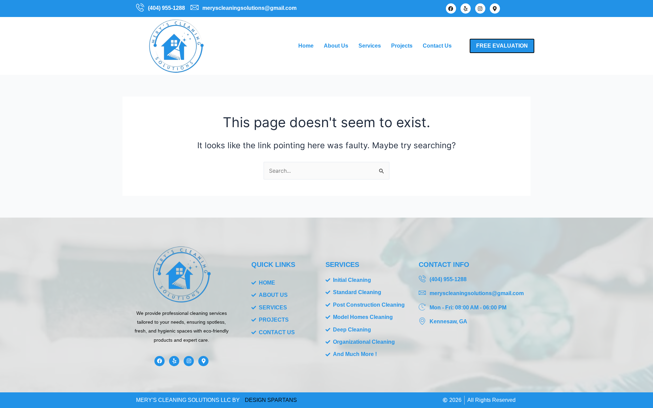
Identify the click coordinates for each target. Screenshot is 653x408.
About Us (336, 46)
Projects (402, 46)
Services (369, 46)
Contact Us (437, 46)
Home (306, 46)
